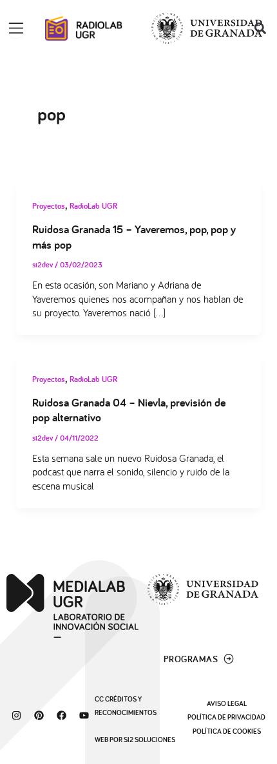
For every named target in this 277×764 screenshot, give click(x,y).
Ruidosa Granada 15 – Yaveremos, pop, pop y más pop (134, 236)
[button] (260, 28)
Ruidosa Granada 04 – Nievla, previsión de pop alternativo (128, 409)
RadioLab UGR (93, 205)
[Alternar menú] (16, 28)
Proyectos (48, 205)
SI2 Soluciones (149, 739)
